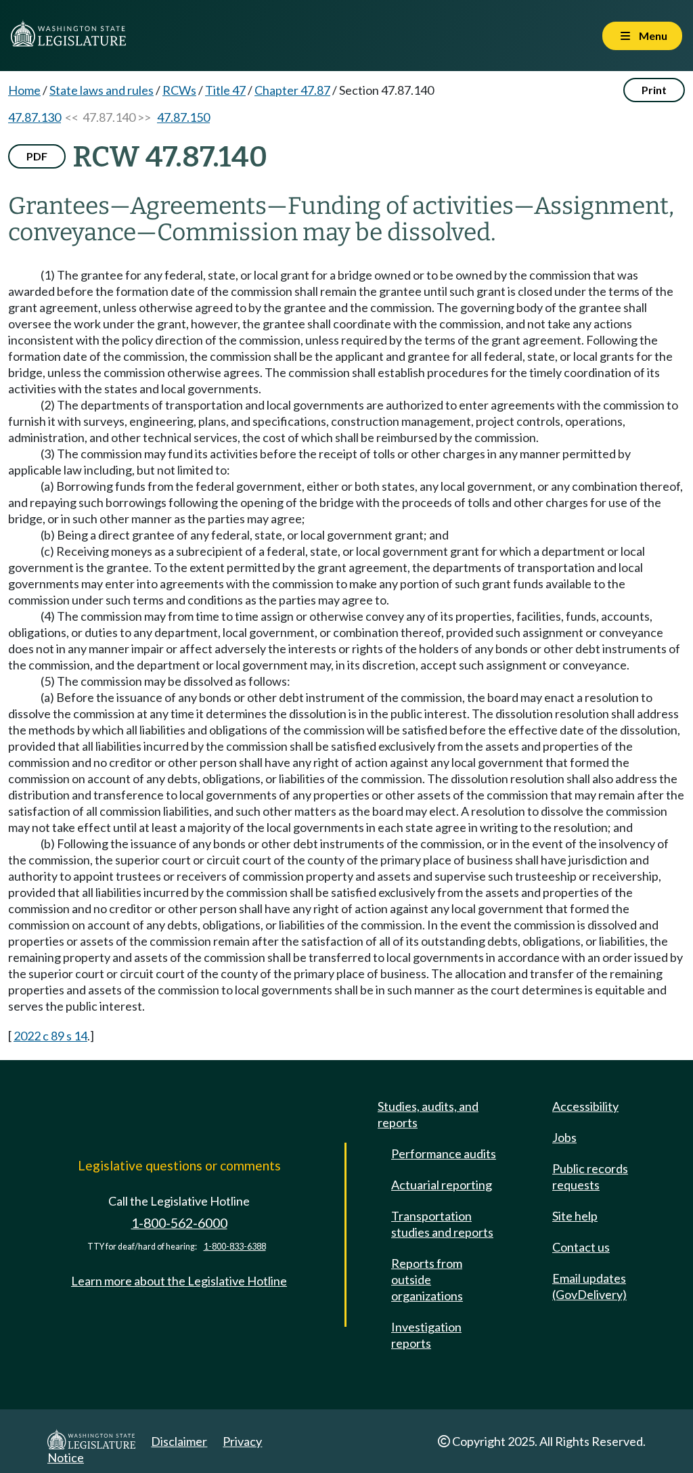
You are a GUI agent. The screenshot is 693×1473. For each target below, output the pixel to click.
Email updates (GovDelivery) (589, 1286)
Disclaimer (179, 1441)
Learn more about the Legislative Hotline (179, 1280)
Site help (575, 1215)
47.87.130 (34, 117)
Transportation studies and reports (442, 1223)
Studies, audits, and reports (428, 1114)
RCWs (179, 90)
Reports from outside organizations (427, 1279)
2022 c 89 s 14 (50, 1035)
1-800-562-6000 (179, 1223)
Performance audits (443, 1153)
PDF (36, 156)
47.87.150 (183, 117)
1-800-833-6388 (235, 1246)
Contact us (581, 1246)
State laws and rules (101, 90)
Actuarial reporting (441, 1184)
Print (654, 89)
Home (24, 90)
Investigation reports (426, 1334)
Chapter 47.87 (292, 90)
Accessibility (585, 1106)
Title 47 (225, 90)
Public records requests (590, 1176)
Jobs (564, 1137)
